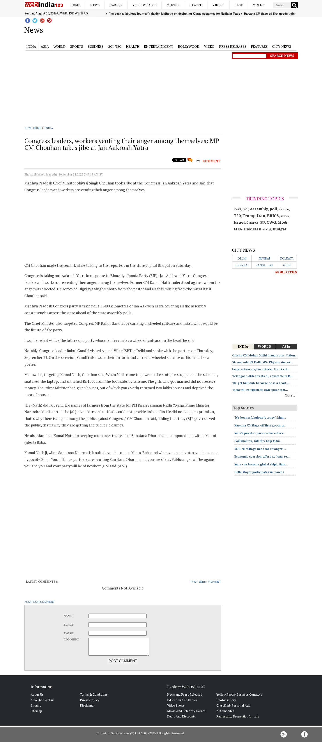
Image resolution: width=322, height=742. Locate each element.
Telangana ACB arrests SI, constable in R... (262, 376)
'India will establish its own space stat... (260, 390)
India (31, 46)
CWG (271, 222)
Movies (173, 5)
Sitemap (36, 711)
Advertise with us (72, 13)
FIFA (238, 229)
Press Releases (232, 46)
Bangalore (264, 265)
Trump (248, 215)
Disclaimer (87, 705)
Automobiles (225, 711)
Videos (218, 5)
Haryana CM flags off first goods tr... (260, 425)
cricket (267, 229)
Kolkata (286, 258)
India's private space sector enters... (260, 433)
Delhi (242, 258)
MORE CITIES (286, 272)
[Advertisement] (183, 29)
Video (209, 46)
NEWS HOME (32, 128)
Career (116, 5)
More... (290, 395)
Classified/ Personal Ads (233, 705)
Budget (279, 229)
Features (259, 46)
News (95, 5)
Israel (239, 222)
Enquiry (36, 705)
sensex (285, 216)
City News (281, 46)
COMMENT (211, 161)
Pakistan (252, 229)
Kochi (287, 265)
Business (96, 46)
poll (273, 208)
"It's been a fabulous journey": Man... (260, 417)
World (59, 46)
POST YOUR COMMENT (206, 582)
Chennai (241, 265)
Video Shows (176, 705)
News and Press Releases (184, 694)
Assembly (259, 208)
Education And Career (182, 700)
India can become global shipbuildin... (261, 464)
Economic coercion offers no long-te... (262, 456)
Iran (261, 215)
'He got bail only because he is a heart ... (261, 383)
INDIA (49, 128)
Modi (283, 222)
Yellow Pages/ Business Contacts (239, 694)
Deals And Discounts (181, 716)
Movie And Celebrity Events (186, 711)
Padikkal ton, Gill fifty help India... (258, 441)
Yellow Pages (145, 5)
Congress (252, 223)
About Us (37, 694)
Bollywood (188, 46)
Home (75, 5)
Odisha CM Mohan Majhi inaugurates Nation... (264, 355)
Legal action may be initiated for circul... (261, 369)
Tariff (237, 209)
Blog (239, 5)
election (284, 209)
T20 (237, 215)
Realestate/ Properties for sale (237, 716)
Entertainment (158, 46)
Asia (45, 46)
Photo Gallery (226, 700)
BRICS (273, 215)
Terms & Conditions (94, 694)
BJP (262, 223)
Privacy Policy (89, 700)
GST (245, 209)
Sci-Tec (114, 46)
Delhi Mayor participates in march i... (260, 472)
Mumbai (264, 258)
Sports (76, 46)
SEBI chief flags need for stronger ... (260, 449)
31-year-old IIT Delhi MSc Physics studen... (262, 362)
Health (195, 5)
